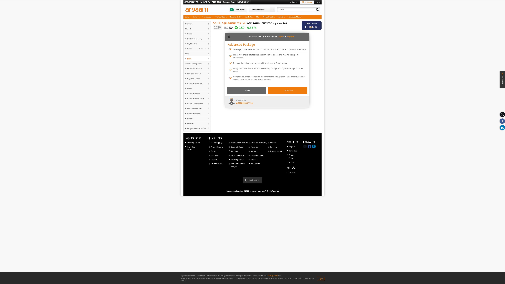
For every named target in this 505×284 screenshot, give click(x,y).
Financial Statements (195, 84)
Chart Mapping (216, 143)
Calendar (234, 151)
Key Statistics (192, 44)
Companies (206, 17)
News (187, 17)
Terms (291, 162)
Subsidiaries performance (196, 49)
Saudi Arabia (240, 9)
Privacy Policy (291, 156)
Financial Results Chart (195, 99)
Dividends (254, 147)
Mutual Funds (268, 17)
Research (254, 159)
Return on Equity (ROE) (259, 143)
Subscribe (308, 2)
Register (290, 36)
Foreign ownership (194, 74)
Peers (189, 59)
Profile (189, 34)
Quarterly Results (193, 143)
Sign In (294, 2)
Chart (187, 54)
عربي (318, 2)
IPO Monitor (255, 164)
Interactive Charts (294, 17)
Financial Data (220, 17)
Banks (213, 151)
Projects (280, 17)
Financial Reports (193, 94)
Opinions (254, 151)
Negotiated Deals (193, 79)
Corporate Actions (194, 114)
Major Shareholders (194, 69)
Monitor (273, 143)
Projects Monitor (276, 151)
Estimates (191, 124)
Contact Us (293, 151)
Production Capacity (194, 39)
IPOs (257, 17)
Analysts (248, 17)
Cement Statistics (237, 147)
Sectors (196, 17)
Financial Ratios (235, 17)
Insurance (214, 155)
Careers (292, 172)
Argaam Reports (217, 147)
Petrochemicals (216, 164)
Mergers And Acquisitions (196, 129)
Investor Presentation (195, 104)
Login (280, 36)
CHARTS (188, 29)
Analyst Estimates (257, 155)
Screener (273, 147)
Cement (214, 159)
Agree (321, 279)
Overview (188, 24)
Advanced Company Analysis (238, 165)
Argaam (292, 147)
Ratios (189, 89)
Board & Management (193, 64)
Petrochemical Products (239, 143)
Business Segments (194, 109)
